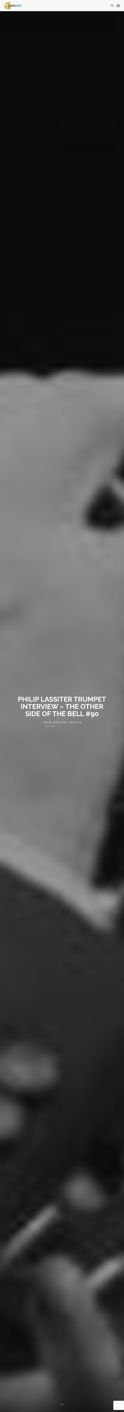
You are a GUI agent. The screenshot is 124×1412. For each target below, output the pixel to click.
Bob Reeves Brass (63, 722)
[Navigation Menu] (118, 5)
